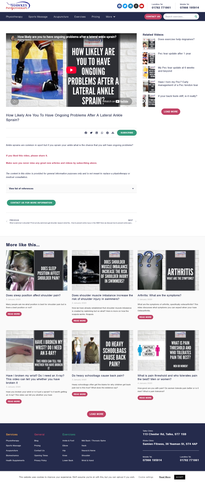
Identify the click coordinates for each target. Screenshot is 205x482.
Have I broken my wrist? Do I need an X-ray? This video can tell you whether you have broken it (35, 379)
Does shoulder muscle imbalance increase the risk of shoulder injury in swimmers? (102, 297)
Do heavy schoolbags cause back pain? (98, 375)
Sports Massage (38, 16)
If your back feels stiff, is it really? (177, 96)
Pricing (96, 16)
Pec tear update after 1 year (174, 53)
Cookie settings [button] (146, 477)
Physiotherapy (14, 16)
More (109, 16)
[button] (86, 133)
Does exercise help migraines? (176, 39)
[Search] (196, 17)
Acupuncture (61, 16)
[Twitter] (125, 6)
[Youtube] (141, 6)
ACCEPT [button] (179, 477)
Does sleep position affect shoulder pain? (33, 295)
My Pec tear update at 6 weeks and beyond (176, 69)
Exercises (80, 16)
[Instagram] (136, 6)
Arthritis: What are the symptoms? (159, 295)
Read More (14, 314)
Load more (171, 111)
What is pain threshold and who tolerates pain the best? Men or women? (167, 377)
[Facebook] (119, 6)
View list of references (21, 188)
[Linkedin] (130, 6)
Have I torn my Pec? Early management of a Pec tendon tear (178, 83)
